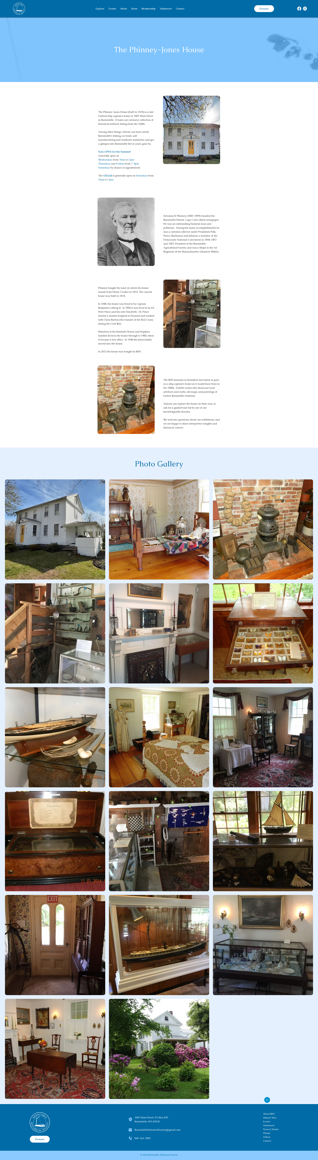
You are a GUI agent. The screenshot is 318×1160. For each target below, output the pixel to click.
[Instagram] (305, 9)
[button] (100, 9)
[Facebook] (299, 9)
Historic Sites (269, 1117)
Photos (266, 1133)
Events (266, 1121)
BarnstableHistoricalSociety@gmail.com (157, 1129)
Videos (266, 1137)
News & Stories (270, 1129)
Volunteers (268, 1125)
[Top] (267, 1100)
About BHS (268, 1113)
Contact (267, 1140)
